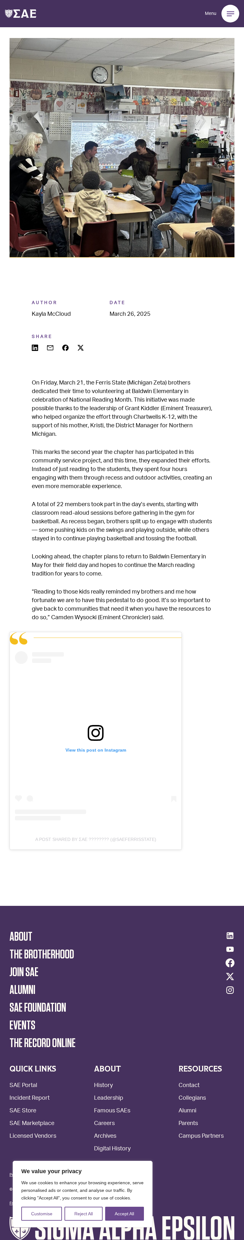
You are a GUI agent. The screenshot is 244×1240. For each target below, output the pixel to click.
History (103, 1086)
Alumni (187, 1111)
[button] (21, 13)
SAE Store (23, 1111)
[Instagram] (230, 990)
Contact (189, 1086)
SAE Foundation (38, 1008)
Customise (41, 1213)
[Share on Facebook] (66, 348)
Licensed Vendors (33, 1137)
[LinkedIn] (230, 935)
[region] (82, 1194)
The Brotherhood (42, 954)
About (21, 937)
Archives (105, 1137)
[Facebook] (230, 962)
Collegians (192, 1099)
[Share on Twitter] (81, 348)
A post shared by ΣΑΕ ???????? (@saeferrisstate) (95, 839)
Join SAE (24, 972)
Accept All (124, 1213)
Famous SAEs (112, 1111)
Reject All (83, 1213)
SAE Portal (23, 1086)
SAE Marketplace (32, 1124)
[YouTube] (230, 949)
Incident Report (30, 1099)
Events (22, 1025)
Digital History (112, 1149)
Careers (104, 1124)
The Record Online (43, 1043)
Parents (188, 1124)
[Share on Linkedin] (35, 348)
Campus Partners (201, 1137)
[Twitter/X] (230, 976)
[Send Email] (51, 348)
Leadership (108, 1099)
